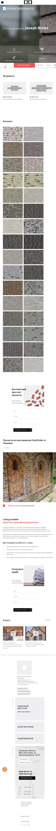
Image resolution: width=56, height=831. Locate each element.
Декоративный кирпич (24, 693)
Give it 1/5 (21, 819)
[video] (13, 633)
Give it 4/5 (27, 819)
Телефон (15, 416)
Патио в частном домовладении (21, 506)
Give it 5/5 (28, 819)
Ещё (20, 128)
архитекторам (11, 522)
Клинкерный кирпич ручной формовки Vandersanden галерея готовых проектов (35, 644)
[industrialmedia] (25, 824)
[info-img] (24, 668)
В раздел (48, 620)
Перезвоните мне (26, 778)
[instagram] (30, 809)
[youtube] (25, 809)
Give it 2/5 (23, 819)
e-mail (15, 422)
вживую (24, 712)
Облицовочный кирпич (24, 691)
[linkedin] (22, 809)
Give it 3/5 (25, 819)
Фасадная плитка (23, 688)
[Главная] (4, 8)
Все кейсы (6, 447)
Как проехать (24, 759)
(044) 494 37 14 (25, 772)
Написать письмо (25, 762)
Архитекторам (26, 727)
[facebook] (28, 809)
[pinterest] (33, 809)
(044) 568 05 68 (25, 774)
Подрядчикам (25, 738)
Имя (14, 411)
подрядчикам (30, 522)
